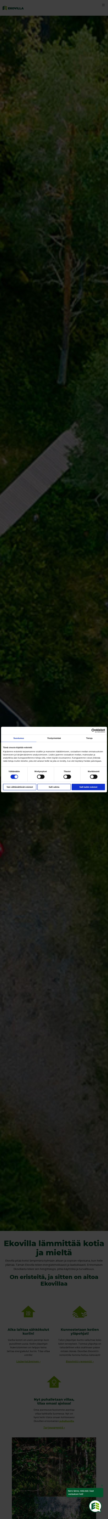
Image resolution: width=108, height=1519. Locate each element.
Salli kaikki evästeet (88, 787)
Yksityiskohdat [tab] (54, 738)
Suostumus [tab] (18, 738)
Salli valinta (54, 787)
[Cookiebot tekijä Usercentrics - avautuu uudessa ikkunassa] (93, 731)
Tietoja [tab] (89, 738)
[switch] (41, 777)
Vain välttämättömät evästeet (20, 787)
